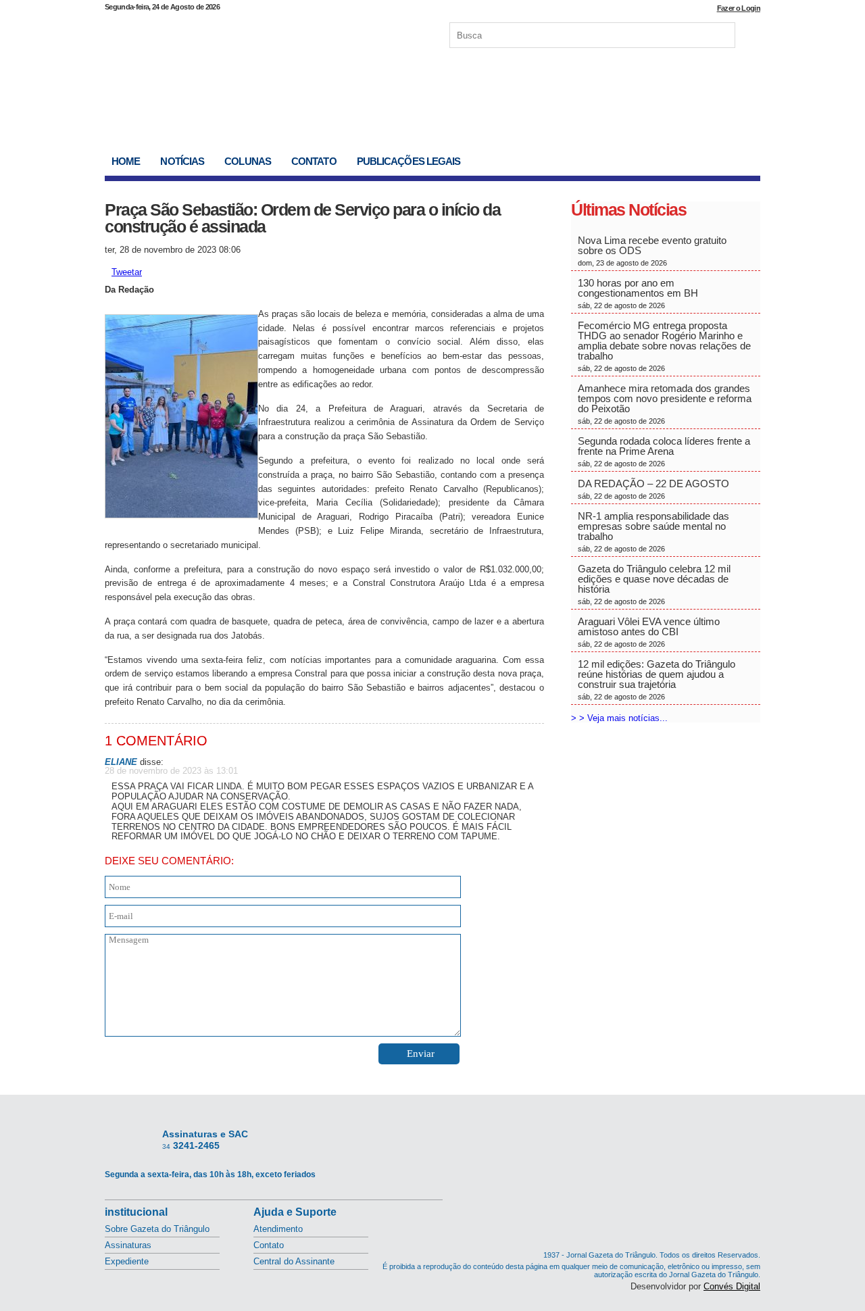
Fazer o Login (738, 8)
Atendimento (278, 1229)
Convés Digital (731, 1286)
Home (126, 161)
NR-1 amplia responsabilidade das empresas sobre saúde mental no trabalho (653, 531)
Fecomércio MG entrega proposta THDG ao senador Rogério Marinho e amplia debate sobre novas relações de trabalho (664, 346)
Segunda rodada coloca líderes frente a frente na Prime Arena (664, 451)
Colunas (247, 161)
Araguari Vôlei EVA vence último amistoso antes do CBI (649, 632)
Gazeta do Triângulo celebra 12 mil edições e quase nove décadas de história (654, 584)
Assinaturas (128, 1245)
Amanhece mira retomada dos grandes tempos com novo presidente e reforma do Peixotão (664, 403)
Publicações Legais (409, 161)
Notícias (182, 161)
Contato (314, 161)
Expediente (127, 1261)
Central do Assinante (294, 1261)
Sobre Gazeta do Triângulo (157, 1229)
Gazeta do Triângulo (246, 33)
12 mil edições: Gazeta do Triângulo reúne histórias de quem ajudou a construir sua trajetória (656, 679)
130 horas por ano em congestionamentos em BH (639, 293)
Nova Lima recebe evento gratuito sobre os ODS (652, 250)
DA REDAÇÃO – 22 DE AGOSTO (653, 489)
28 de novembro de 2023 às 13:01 (171, 771)
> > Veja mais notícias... (619, 718)
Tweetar (127, 272)
